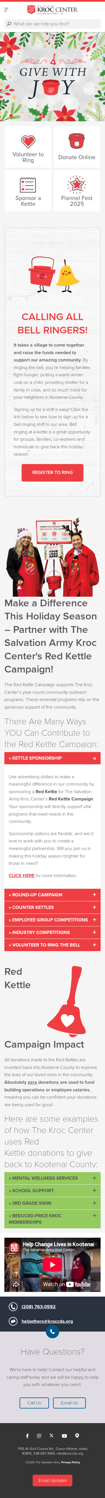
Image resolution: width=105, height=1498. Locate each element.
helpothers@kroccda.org (47, 1321)
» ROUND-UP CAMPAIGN (35, 895)
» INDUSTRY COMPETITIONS (39, 932)
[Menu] (6, 10)
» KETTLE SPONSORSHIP (35, 758)
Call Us (34, 1403)
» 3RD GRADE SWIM (30, 1203)
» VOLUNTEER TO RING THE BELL (44, 945)
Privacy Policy (70, 1462)
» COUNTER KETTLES (31, 907)
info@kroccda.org (70, 1453)
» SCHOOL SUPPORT (31, 1191)
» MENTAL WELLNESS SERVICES (43, 1178)
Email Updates (52, 1480)
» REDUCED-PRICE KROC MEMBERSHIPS (35, 1219)
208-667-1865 (44, 1453)
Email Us (69, 1403)
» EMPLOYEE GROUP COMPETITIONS (48, 920)
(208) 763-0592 (39, 1307)
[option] (52, 76)
